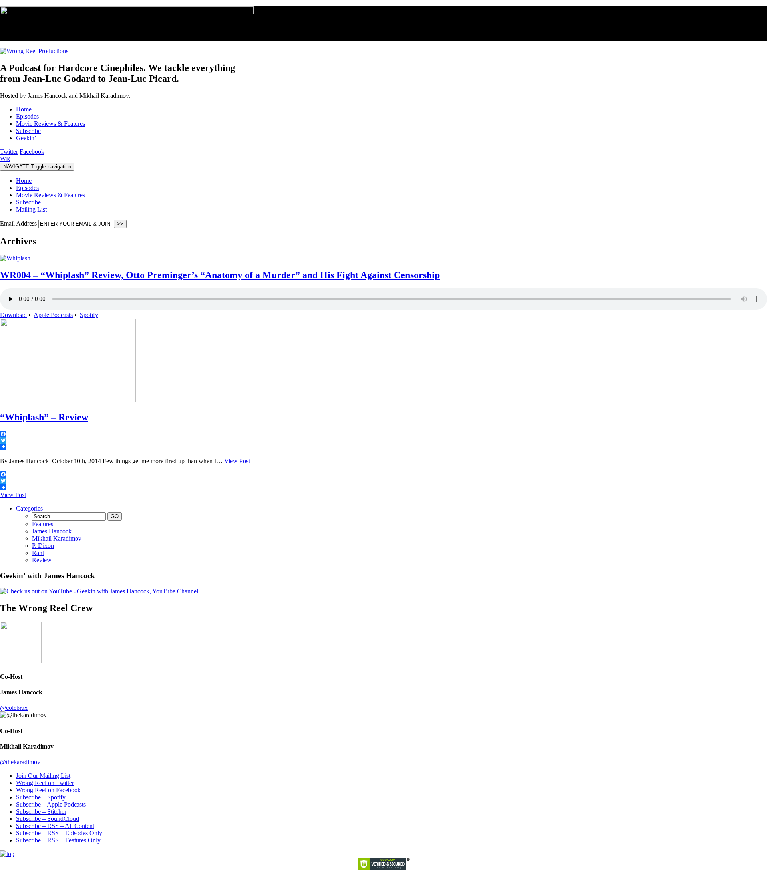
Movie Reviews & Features (50, 195)
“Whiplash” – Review (44, 417)
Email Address (19, 223)
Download (13, 314)
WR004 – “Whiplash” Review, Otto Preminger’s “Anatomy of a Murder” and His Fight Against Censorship (220, 275)
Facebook (32, 151)
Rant (38, 552)
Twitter (9, 151)
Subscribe (28, 202)
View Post (237, 461)
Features (42, 524)
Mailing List (31, 209)
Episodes (27, 187)
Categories (29, 508)
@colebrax (14, 707)
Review (42, 560)
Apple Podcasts (53, 314)
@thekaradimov (20, 762)
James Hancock (52, 531)
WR (5, 158)
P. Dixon (43, 545)
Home (24, 180)
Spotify (89, 314)
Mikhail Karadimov (56, 538)
